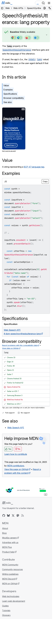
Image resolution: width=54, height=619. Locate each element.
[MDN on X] (13, 515)
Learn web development (13, 601)
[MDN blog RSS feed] (22, 515)
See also (7, 102)
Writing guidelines (10, 574)
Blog (4, 533)
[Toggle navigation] (49, 3)
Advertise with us (10, 542)
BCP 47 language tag (34, 167)
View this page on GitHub (16, 469)
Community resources (12, 569)
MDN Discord (8, 579)
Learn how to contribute (15, 454)
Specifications (10, 94)
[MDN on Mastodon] (17, 515)
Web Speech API (15, 427)
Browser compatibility (13, 98)
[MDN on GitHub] (3, 515)
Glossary (6, 615)
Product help (8, 552)
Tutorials (6, 610)
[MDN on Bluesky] (8, 515)
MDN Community (10, 564)
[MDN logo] (7, 503)
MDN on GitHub (9, 583)
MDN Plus (7, 547)
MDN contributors (15, 465)
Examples (8, 89)
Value (6, 85)
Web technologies (10, 596)
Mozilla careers (9, 537)
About (5, 528)
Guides (5, 605)
